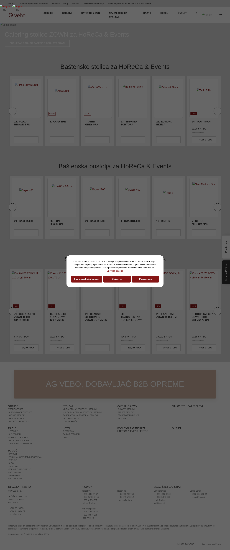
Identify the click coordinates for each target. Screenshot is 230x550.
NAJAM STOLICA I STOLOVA (118, 15)
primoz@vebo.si (89, 503)
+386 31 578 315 (89, 500)
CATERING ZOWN (90, 13)
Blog (65, 3)
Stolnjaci (123, 418)
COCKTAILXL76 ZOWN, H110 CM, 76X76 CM (203, 317)
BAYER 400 (23, 221)
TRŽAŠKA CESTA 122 (17, 497)
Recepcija (68, 431)
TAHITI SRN (201, 121)
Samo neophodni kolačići (86, 279)
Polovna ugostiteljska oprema (33, 3)
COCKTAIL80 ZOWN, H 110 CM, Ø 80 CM (24, 317)
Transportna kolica (128, 415)
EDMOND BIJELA (164, 123)
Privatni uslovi (16, 475)
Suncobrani (14, 434)
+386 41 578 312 (126, 497)
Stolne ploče (70, 421)
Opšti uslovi (14, 472)
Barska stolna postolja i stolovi (80, 415)
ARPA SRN (58, 121)
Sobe (65, 437)
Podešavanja (145, 279)
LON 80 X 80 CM (56, 222)
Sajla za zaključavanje (20, 440)
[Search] (188, 15)
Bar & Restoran (71, 434)
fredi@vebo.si (88, 518)
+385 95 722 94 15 (90, 497)
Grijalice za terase (18, 437)
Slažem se (117, 279)
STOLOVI (67, 13)
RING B (163, 221)
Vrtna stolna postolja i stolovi (80, 409)
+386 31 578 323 (162, 497)
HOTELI (164, 13)
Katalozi (56, 3)
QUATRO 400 (130, 221)
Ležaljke (13, 431)
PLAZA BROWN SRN (22, 123)
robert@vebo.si (125, 500)
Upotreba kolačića (115, 271)
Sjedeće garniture (18, 421)
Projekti (75, 3)
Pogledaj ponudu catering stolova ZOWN (37, 43)
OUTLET (182, 13)
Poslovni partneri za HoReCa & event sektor (129, 3)
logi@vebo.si (159, 503)
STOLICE (48, 13)
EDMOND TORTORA (129, 123)
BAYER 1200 (95, 221)
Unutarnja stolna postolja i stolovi (82, 412)
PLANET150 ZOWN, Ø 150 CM (166, 315)
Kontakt (12, 454)
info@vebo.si (15, 514)
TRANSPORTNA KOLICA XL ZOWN (132, 317)
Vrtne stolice (15, 409)
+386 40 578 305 (89, 515)
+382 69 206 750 (17, 508)
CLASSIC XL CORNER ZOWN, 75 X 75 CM (96, 317)
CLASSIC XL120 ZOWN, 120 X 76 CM (58, 317)
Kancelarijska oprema (20, 443)
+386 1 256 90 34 (163, 494)
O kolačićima (15, 478)
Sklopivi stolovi (71, 418)
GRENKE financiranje (93, 3)
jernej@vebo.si (198, 497)
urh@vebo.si (160, 500)
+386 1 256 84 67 (17, 511)
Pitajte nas (226, 247)
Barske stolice (16, 415)
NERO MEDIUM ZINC (200, 222)
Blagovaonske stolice (20, 412)
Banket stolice (16, 418)
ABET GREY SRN (92, 123)
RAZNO (147, 13)
